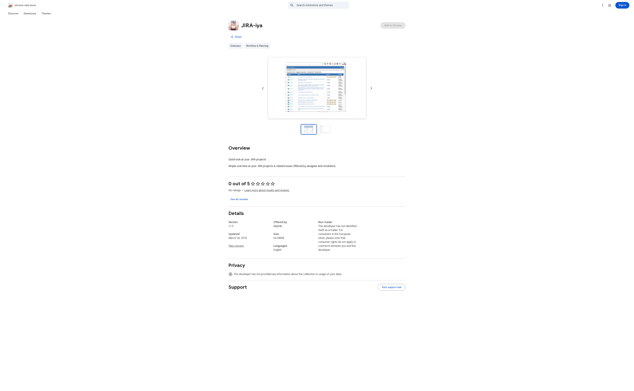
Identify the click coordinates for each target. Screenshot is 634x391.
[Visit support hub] (391, 287)
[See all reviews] (239, 199)
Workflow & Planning (257, 45)
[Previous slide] (263, 88)
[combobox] (323, 5)
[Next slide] (371, 88)
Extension (235, 45)
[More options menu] (602, 5)
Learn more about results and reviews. (267, 190)
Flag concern (236, 246)
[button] (609, 5)
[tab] (13, 13)
